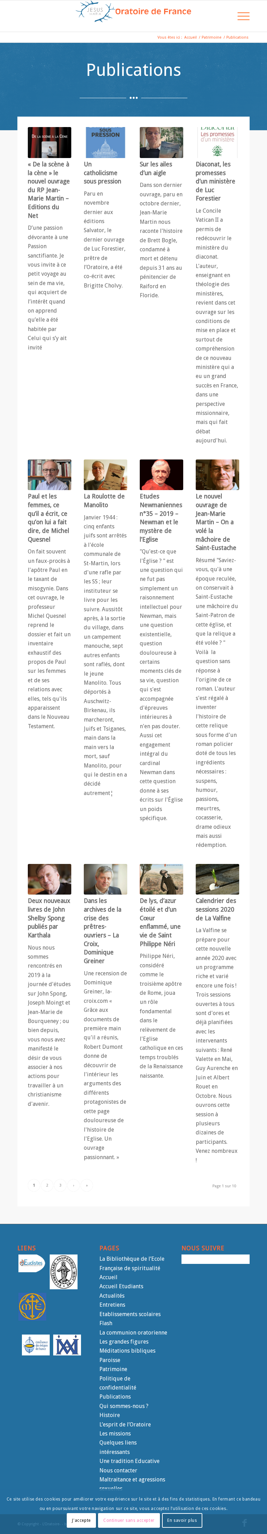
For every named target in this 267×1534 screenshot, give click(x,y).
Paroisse (109, 1360)
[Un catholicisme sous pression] (105, 142)
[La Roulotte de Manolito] (105, 474)
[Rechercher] (223, 16)
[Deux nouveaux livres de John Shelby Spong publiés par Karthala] (49, 879)
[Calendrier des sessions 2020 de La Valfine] (217, 879)
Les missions (115, 1433)
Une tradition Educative (129, 1461)
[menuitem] (223, 16)
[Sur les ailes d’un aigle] (161, 142)
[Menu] (240, 16)
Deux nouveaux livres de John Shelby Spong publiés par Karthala (49, 918)
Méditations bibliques (127, 1350)
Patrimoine (113, 1369)
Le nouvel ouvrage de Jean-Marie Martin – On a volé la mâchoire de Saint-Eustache (216, 522)
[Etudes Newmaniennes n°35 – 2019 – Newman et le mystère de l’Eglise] (161, 474)
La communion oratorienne (133, 1332)
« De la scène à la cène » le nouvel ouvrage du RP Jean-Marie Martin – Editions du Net (49, 190)
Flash (105, 1323)
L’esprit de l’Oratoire (125, 1424)
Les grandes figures (123, 1341)
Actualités (111, 1295)
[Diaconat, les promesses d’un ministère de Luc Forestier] (217, 142)
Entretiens (112, 1304)
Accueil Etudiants (121, 1286)
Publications (115, 1396)
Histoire (109, 1415)
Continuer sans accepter (129, 1520)
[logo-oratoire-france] (133, 16)
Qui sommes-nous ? (123, 1406)
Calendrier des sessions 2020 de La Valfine (216, 909)
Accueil (108, 1277)
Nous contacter (118, 1470)
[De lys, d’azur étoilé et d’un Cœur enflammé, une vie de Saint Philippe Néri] (161, 879)
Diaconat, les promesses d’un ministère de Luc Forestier (215, 181)
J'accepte (81, 1520)
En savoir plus (182, 1520)
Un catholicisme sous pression (102, 173)
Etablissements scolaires (130, 1314)
